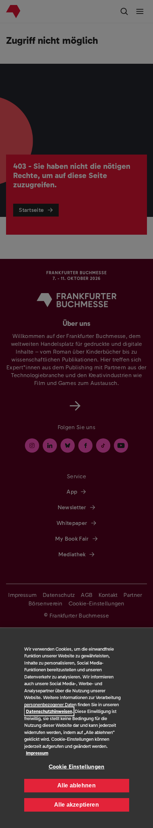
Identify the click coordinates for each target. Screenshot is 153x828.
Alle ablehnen (76, 785)
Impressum (37, 753)
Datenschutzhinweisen (49, 711)
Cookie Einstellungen (77, 766)
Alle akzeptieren (76, 805)
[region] (76, 728)
